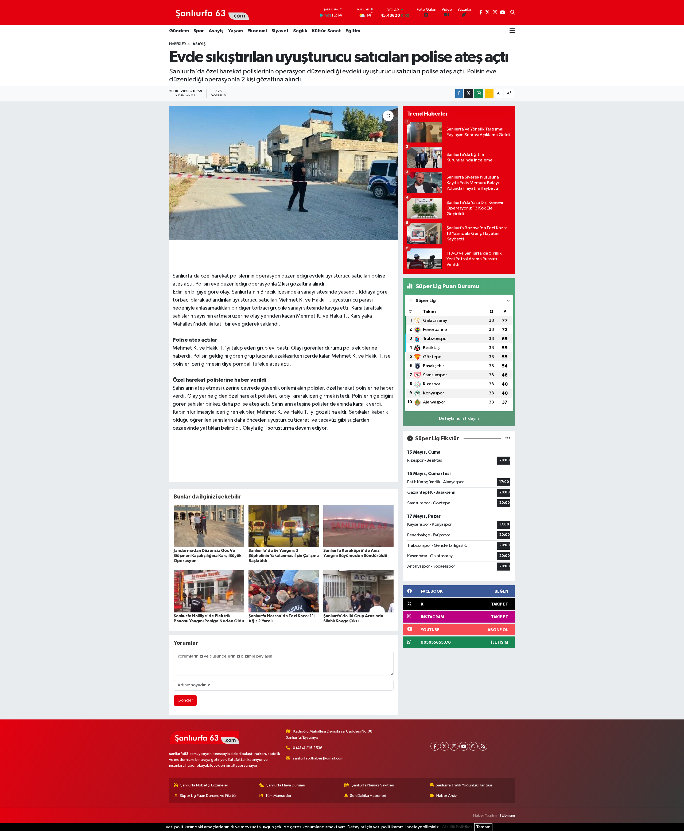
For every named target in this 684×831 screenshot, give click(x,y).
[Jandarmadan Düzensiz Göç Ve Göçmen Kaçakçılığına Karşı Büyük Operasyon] (209, 526)
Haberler (177, 44)
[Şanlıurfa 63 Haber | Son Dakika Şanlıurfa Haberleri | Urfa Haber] (209, 12)
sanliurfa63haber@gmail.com (318, 758)
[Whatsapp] (473, 746)
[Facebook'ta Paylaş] (459, 93)
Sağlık (300, 31)
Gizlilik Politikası (457, 827)
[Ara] (512, 12)
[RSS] (483, 746)
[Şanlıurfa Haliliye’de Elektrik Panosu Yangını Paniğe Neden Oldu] (209, 591)
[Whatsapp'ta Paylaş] (478, 93)
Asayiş (216, 31)
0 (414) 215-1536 (307, 748)
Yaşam (235, 31)
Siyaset (280, 31)
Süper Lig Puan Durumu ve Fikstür (208, 796)
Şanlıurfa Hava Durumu (285, 785)
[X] (444, 746)
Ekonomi (257, 31)
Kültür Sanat (326, 31)
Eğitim (352, 31)
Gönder (185, 700)
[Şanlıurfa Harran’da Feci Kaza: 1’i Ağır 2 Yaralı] (283, 591)
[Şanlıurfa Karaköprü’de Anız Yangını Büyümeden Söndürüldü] (358, 526)
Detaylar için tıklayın (459, 418)
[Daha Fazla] (489, 93)
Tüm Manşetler (278, 796)
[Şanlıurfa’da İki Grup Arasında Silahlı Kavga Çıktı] (358, 591)
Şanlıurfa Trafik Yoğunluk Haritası (464, 785)
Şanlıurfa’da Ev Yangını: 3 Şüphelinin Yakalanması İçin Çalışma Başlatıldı (283, 555)
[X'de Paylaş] (468, 93)
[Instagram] (454, 746)
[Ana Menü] (512, 31)
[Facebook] (434, 746)
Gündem (179, 31)
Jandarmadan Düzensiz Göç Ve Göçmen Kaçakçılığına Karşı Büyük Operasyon (208, 555)
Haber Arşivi (446, 796)
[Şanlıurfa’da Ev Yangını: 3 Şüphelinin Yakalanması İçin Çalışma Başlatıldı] (283, 526)
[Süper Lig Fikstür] (507, 438)
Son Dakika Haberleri (368, 796)
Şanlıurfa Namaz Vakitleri (373, 785)
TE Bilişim (507, 815)
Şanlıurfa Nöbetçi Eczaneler (204, 785)
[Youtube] (463, 746)
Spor (198, 31)
